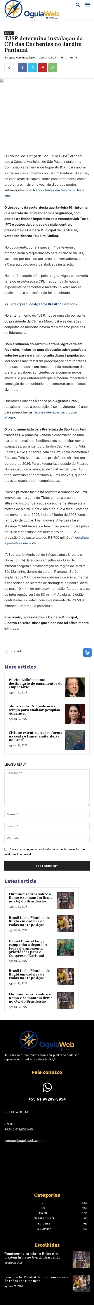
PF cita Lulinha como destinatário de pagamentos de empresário (35, 683)
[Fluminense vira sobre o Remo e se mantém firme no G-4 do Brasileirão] (65, 900)
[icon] (47, 1090)
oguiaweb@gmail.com (22, 57)
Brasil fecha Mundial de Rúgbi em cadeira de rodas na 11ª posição (29, 921)
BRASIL (9, 33)
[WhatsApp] (52, 67)
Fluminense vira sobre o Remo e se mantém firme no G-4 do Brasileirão (30, 898)
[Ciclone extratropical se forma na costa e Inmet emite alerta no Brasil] (75, 740)
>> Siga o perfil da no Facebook (41, 304)
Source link (13, 651)
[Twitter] (32, 67)
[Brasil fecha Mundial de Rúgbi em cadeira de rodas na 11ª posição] (65, 923)
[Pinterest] (42, 67)
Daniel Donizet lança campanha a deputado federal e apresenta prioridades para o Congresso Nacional (28, 948)
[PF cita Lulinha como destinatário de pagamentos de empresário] (75, 687)
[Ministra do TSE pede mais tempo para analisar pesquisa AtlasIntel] (75, 714)
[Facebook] (22, 67)
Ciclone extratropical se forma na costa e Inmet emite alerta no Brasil (35, 736)
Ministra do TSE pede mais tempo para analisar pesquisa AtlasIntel (34, 710)
